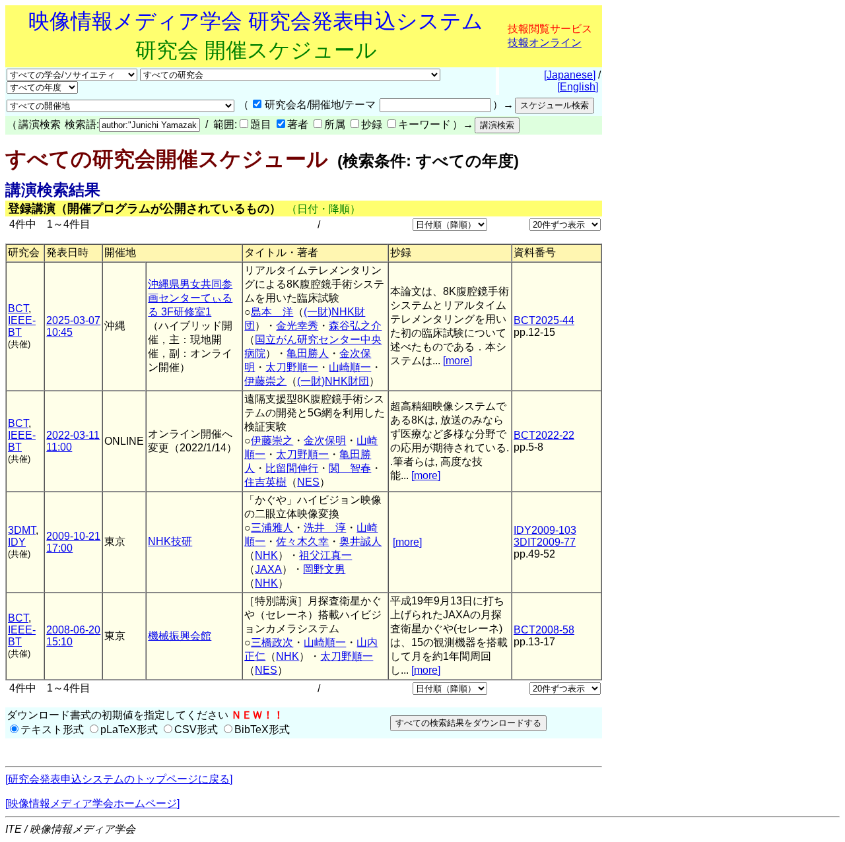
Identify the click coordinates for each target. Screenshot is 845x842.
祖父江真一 (325, 555)
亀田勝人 (308, 353)
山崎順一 (350, 367)
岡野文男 (324, 569)
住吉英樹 (265, 482)
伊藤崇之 (265, 381)
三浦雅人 (272, 527)
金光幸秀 (297, 325)
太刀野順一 (291, 367)
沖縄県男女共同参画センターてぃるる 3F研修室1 (190, 297)
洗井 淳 (325, 527)
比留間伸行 (291, 468)
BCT (18, 308)
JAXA (268, 569)
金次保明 (325, 440)
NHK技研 (170, 541)
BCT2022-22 (544, 435)
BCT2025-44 (544, 320)
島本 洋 (272, 311)
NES (308, 482)
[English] (577, 86)
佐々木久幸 (302, 541)
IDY (17, 542)
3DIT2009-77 (545, 542)
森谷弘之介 (355, 325)
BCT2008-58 (544, 629)
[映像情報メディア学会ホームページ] (92, 803)
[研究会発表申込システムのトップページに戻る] (118, 779)
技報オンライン (545, 42)
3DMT (22, 530)
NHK (266, 555)
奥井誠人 (360, 541)
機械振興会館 (179, 635)
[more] (457, 360)
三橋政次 (272, 642)
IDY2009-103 (545, 530)
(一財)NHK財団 (333, 381)
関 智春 (350, 468)
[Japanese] (569, 75)
